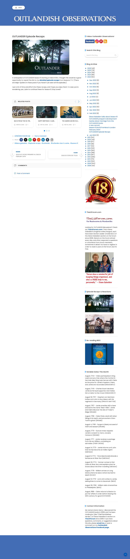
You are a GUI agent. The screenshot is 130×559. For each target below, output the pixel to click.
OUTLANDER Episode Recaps (99, 132)
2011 (89, 159)
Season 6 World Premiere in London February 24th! (102, 128)
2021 (89, 137)
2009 (89, 163)
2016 (89, 148)
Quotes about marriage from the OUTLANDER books (101, 122)
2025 (89, 70)
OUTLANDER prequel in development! (103, 119)
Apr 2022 (92, 107)
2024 (89, 72)
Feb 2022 (93, 113)
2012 (89, 157)
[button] (21, 139)
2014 (89, 152)
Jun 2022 (92, 100)
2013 (89, 155)
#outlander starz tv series (60, 143)
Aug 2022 (93, 93)
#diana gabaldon (21, 143)
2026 (89, 68)
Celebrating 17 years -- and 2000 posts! (77, 121)
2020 (89, 139)
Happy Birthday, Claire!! (23, 121)
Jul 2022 (92, 97)
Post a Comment (40, 136)
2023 (89, 75)
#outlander (46, 143)
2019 (89, 142)
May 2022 (93, 103)
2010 (89, 161)
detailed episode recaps (49, 80)
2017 (89, 146)
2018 (89, 144)
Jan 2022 (92, 135)
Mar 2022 (93, 110)
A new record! (94, 125)
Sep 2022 (93, 90)
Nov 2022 (93, 83)
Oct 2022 (93, 87)
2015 (89, 150)
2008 (89, 166)
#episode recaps (34, 143)
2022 (89, 77)
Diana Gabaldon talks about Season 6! (103, 117)
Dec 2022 (93, 80)
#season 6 (74, 143)
